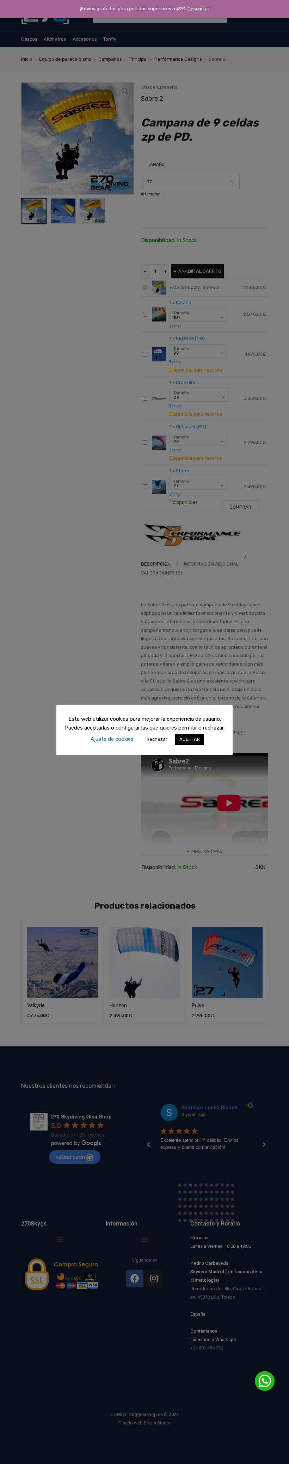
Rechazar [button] (157, 739)
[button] (265, 1381)
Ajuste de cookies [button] (112, 739)
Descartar (198, 8)
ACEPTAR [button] (189, 739)
